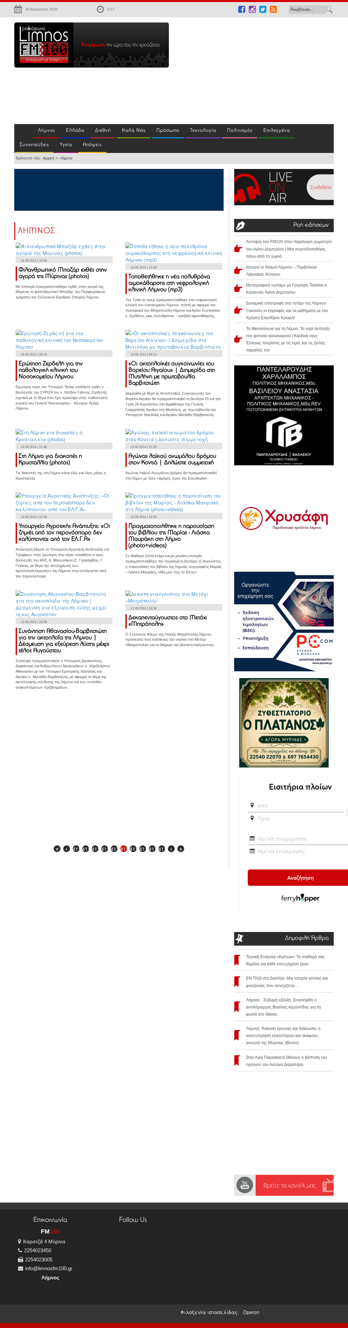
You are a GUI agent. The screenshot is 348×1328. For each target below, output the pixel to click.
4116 (133, 848)
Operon (251, 1312)
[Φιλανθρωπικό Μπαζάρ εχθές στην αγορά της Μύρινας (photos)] (64, 248)
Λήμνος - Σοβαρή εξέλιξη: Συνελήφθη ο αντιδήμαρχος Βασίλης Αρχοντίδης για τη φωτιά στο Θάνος (283, 1007)
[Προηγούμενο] (66, 848)
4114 (114, 848)
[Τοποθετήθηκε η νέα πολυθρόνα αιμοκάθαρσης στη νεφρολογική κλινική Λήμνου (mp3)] (173, 251)
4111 (85, 848)
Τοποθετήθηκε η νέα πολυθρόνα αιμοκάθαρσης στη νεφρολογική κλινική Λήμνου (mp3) (169, 283)
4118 (152, 848)
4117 (142, 848)
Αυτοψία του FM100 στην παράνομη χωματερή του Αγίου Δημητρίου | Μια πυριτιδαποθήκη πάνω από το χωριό (289, 248)
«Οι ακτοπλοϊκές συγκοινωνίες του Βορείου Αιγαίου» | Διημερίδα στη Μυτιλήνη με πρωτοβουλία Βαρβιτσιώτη (171, 373)
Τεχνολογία (203, 130)
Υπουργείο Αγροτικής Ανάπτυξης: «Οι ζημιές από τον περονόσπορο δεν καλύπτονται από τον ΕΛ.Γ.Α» (64, 532)
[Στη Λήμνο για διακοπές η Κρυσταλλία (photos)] (64, 435)
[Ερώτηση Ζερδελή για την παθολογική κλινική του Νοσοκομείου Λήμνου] (64, 339)
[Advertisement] (263, 70)
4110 (76, 848)
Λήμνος (46, 130)
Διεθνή (103, 130)
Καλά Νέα (133, 130)
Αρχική (48, 158)
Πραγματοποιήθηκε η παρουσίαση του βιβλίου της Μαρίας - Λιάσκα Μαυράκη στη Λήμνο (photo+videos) (171, 536)
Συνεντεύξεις (34, 145)
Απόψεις (92, 145)
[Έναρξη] (57, 848)
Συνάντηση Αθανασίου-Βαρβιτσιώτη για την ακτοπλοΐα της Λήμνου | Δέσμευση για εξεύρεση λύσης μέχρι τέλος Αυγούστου (64, 641)
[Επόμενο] (171, 848)
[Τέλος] (180, 848)
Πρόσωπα (167, 130)
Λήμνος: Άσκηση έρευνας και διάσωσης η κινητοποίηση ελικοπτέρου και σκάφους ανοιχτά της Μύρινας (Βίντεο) (283, 1035)
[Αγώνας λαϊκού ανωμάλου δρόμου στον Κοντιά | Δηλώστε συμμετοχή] (173, 435)
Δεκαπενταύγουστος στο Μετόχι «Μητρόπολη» (167, 621)
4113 (104, 848)
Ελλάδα (75, 130)
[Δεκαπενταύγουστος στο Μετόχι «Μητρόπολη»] (173, 596)
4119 (161, 848)
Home (23, 131)
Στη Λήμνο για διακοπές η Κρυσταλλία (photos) (50, 459)
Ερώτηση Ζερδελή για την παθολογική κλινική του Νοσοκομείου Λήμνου (51, 370)
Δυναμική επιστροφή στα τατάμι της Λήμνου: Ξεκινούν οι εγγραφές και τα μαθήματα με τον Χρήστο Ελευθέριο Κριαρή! (287, 310)
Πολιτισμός (240, 130)
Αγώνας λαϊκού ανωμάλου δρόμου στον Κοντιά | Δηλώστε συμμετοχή (172, 459)
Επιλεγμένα (276, 130)
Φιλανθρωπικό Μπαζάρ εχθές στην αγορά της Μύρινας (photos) (63, 273)
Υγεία (66, 145)
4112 (95, 848)
